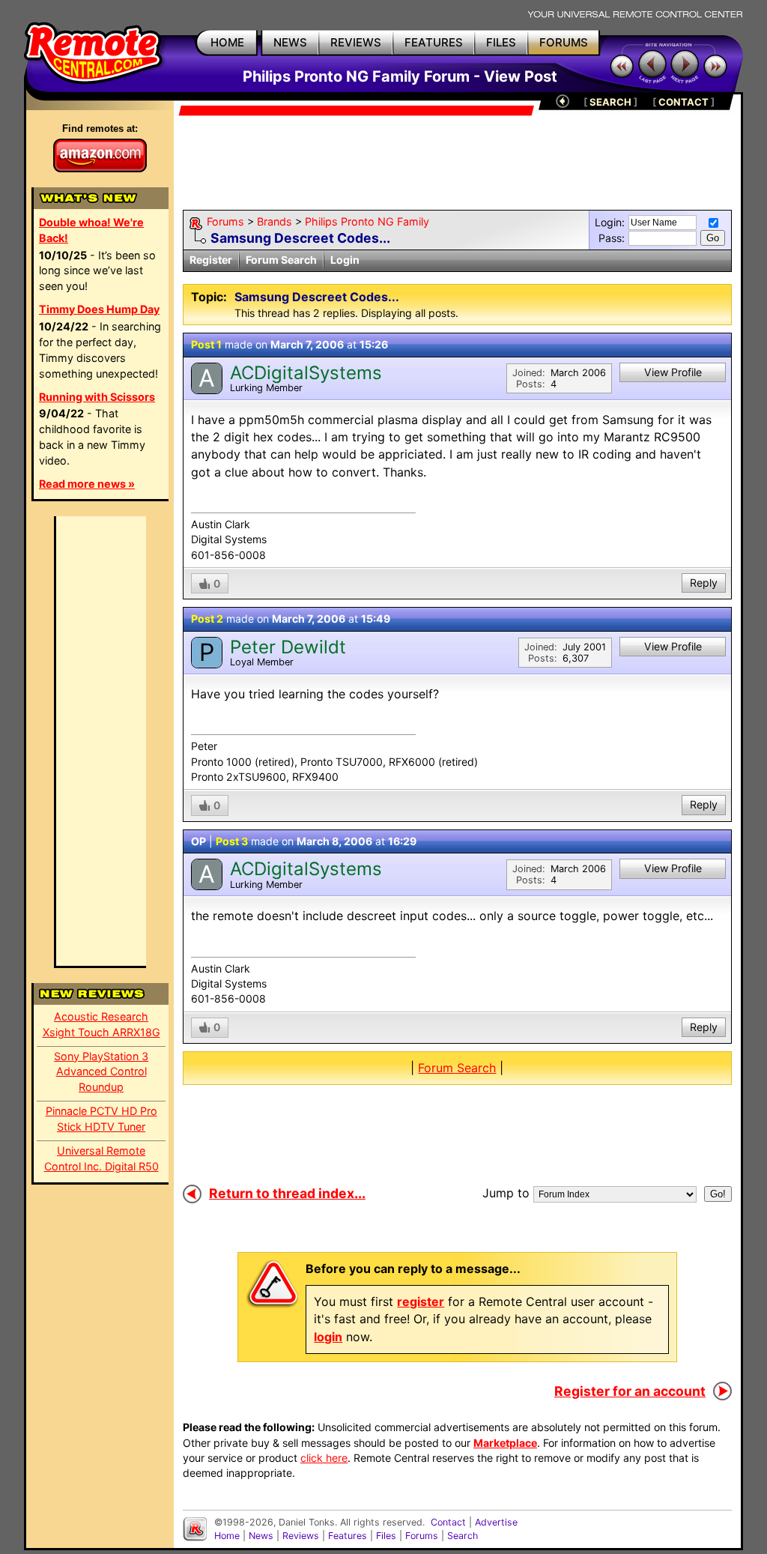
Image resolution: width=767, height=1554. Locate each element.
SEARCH (610, 102)
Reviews (300, 1535)
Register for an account (630, 1391)
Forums (225, 221)
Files (386, 1535)
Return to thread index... (287, 1193)
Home (227, 1535)
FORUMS (563, 42)
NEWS (290, 42)
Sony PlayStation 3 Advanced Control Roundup (101, 1072)
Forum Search (281, 259)
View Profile (673, 372)
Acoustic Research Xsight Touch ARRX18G (101, 1024)
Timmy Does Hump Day (99, 309)
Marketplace (505, 1442)
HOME (227, 42)
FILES (501, 42)
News (261, 1535)
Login (345, 259)
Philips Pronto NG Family (367, 221)
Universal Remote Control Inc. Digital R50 (101, 1158)
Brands (274, 221)
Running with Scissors (97, 396)
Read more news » (87, 483)
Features (347, 1535)
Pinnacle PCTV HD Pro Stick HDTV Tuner (101, 1118)
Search (462, 1535)
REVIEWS (355, 42)
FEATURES (433, 42)
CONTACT (683, 102)
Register (211, 259)
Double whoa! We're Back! (91, 230)
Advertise (496, 1522)
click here (324, 1457)
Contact (448, 1522)
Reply (704, 582)
